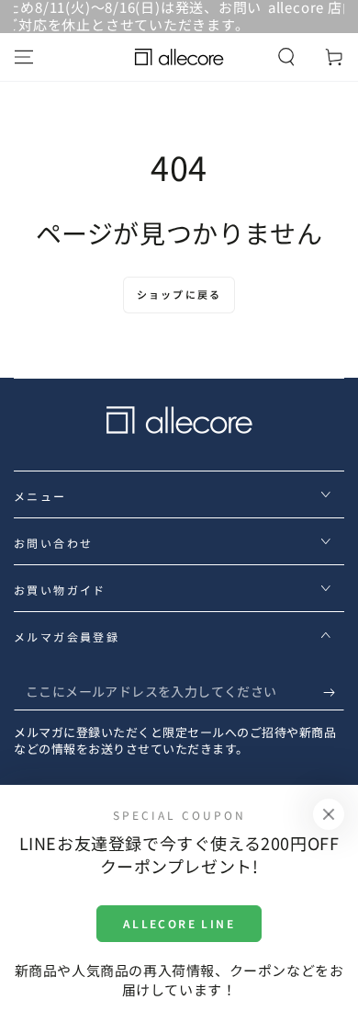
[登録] (333, 692)
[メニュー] (24, 57)
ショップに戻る (179, 294)
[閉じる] (328, 814)
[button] (286, 57)
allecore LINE (179, 923)
